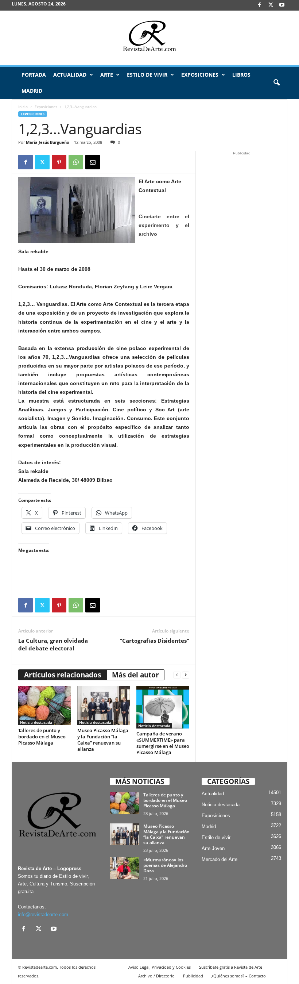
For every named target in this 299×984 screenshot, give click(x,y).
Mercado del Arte (219, 859)
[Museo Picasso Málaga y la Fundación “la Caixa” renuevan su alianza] (103, 705)
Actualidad (69, 74)
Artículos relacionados (62, 675)
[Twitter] (42, 162)
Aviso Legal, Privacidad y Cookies (159, 967)
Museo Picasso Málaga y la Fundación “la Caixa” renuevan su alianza (102, 739)
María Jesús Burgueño (47, 142)
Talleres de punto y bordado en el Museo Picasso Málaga (42, 736)
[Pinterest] (59, 162)
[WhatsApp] (76, 162)
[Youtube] (281, 5)
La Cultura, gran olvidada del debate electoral (53, 644)
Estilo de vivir (147, 74)
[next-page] (185, 675)
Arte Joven (213, 848)
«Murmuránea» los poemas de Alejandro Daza (165, 865)
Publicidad (193, 976)
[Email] (92, 162)
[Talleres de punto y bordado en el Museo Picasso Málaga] (44, 705)
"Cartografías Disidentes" (154, 640)
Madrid (32, 90)
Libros (241, 74)
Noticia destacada (36, 722)
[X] (270, 5)
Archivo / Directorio (156, 976)
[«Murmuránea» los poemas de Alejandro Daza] (124, 868)
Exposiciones (199, 74)
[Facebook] (259, 5)
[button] (276, 83)
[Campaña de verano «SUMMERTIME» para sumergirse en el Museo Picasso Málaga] (162, 707)
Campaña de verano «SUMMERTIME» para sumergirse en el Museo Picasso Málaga (162, 743)
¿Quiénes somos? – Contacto (238, 976)
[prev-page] (176, 675)
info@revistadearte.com (43, 914)
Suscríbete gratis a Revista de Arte (230, 967)
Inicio (23, 106)
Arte (106, 74)
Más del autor (135, 675)
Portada (34, 74)
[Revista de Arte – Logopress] (149, 38)
